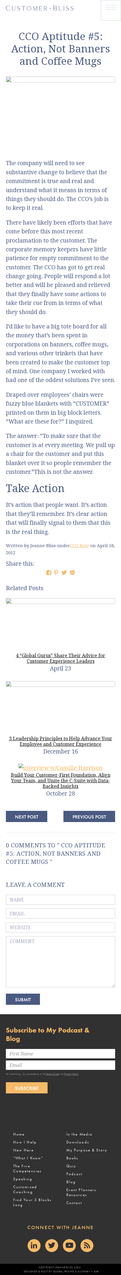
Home (19, 1134)
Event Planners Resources (81, 1192)
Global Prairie (63, 1271)
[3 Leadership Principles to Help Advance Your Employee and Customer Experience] (60, 685)
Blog (71, 1181)
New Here (23, 1150)
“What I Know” (28, 1158)
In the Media (79, 1134)
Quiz (71, 1165)
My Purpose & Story (86, 1150)
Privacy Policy (71, 1074)
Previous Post (89, 817)
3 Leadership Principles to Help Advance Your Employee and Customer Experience (60, 741)
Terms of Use (52, 1074)
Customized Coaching (25, 1189)
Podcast (74, 1173)
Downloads (77, 1142)
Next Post (26, 817)
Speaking (22, 1178)
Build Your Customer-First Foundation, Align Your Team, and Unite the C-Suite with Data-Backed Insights (60, 780)
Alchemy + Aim (88, 1271)
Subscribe (26, 1088)
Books (72, 1158)
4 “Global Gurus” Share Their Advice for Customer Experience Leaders (60, 658)
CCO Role (79, 545)
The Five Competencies (27, 1168)
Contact (74, 1202)
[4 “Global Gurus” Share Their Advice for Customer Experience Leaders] (60, 602)
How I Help (25, 1142)
